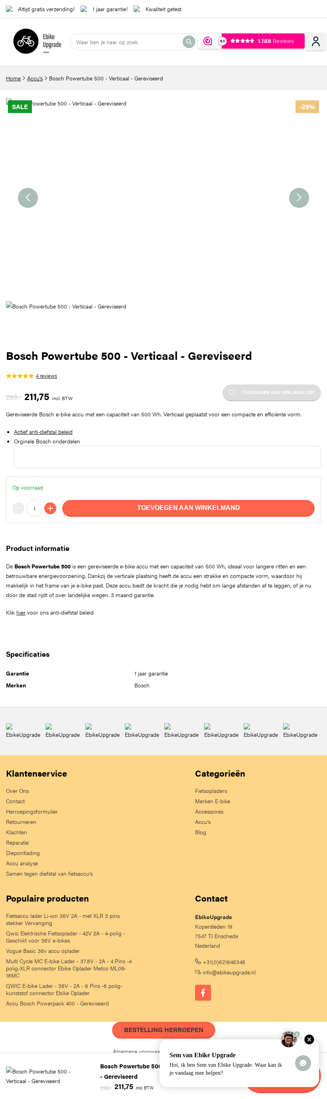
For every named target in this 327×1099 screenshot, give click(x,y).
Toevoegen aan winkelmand (188, 507)
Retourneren (21, 822)
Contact (15, 801)
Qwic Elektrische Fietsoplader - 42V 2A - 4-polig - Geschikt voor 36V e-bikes (65, 936)
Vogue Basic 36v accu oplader (43, 951)
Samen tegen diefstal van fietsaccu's (49, 873)
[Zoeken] (189, 41)
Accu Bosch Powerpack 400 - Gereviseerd (57, 1003)
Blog (200, 832)
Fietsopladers (211, 790)
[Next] (299, 198)
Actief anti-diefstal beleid (43, 431)
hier (21, 612)
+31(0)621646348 (223, 962)
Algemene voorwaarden (142, 1051)
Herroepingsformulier (32, 811)
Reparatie (17, 842)
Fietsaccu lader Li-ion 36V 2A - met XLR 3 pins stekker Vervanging (63, 919)
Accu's (35, 78)
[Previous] (28, 198)
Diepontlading (23, 853)
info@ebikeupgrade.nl (228, 972)
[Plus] (50, 508)
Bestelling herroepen (163, 1029)
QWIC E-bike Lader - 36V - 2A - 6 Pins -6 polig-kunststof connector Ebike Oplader (64, 989)
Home (13, 78)
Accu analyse (22, 863)
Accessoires (209, 811)
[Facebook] (203, 993)
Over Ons (17, 790)
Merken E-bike (212, 801)
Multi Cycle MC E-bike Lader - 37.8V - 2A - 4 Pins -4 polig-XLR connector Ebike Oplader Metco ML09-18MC (69, 968)
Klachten (16, 832)
